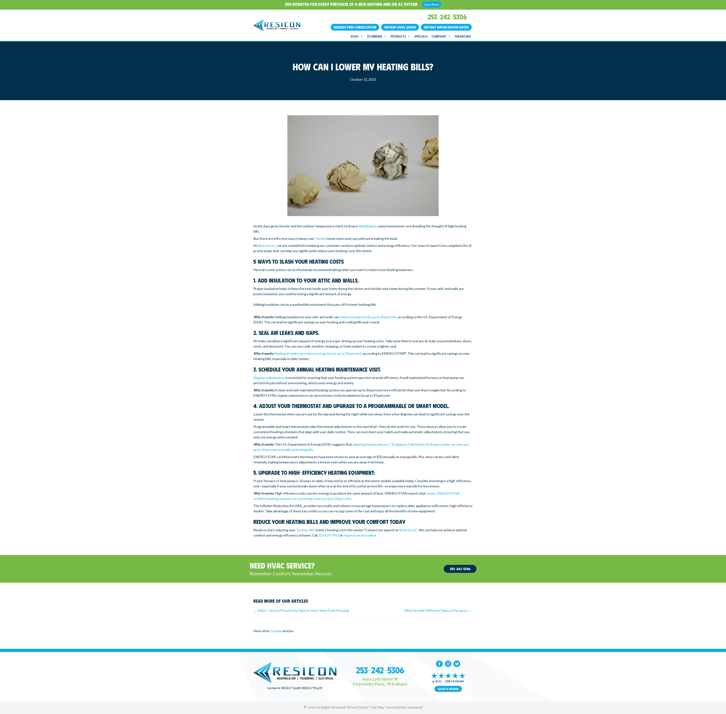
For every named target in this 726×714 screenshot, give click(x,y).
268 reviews (454, 681)
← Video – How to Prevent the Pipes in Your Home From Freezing (301, 610)
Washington (368, 226)
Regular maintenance (269, 378)
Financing (463, 36)
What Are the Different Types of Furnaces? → (439, 610)
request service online (360, 535)
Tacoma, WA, (305, 530)
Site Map (377, 707)
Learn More (431, 4)
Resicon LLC (267, 245)
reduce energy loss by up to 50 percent (367, 317)
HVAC (355, 36)
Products (398, 36)
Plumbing (374, 36)
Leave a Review (448, 689)
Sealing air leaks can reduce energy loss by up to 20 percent (318, 353)
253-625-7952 (328, 535)
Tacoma (321, 238)
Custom (276, 631)
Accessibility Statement (405, 707)
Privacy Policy (357, 707)
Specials (421, 36)
